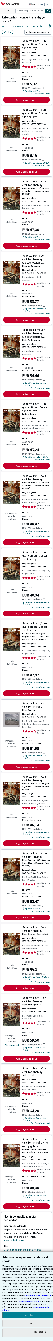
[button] (40, 93)
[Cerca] (48, 11)
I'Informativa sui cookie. (29, 1301)
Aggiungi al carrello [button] (26, 99)
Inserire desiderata (14, 1240)
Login (40, 4)
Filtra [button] (9, 32)
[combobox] (30, 11)
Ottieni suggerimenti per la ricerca (22, 1249)
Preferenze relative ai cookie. (38, 1295)
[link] (49, 26)
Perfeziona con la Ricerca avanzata (24, 25)
